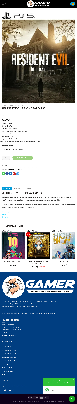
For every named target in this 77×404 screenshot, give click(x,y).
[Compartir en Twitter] (10, 173)
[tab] (7, 188)
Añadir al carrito (22, 158)
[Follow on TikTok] (7, 390)
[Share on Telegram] (17, 173)
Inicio (4, 105)
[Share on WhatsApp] (3, 173)
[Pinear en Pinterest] (14, 173)
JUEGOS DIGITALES (7, 146)
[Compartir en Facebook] (7, 173)
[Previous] (1, 250)
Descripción (7, 188)
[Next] (75, 250)
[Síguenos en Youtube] (12, 390)
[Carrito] (72, 4)
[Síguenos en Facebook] (3, 390)
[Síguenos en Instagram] (5, 390)
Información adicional (22, 188)
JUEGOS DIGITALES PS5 (15, 105)
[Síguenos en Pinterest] (10, 390)
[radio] (6, 149)
